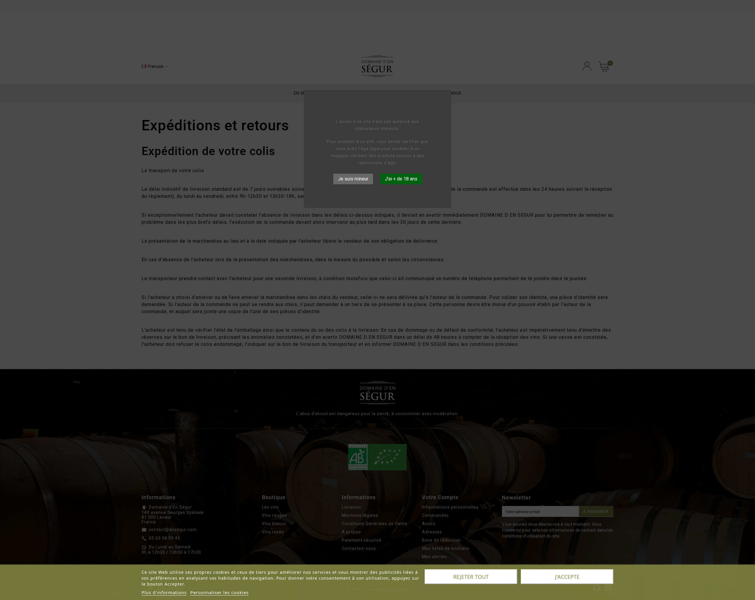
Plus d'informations (164, 592)
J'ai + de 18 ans (401, 179)
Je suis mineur (353, 179)
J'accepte (567, 576)
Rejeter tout (471, 576)
